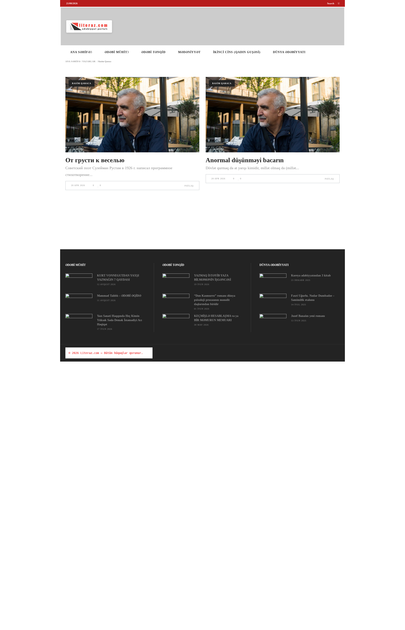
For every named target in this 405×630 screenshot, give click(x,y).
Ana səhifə (72, 61)
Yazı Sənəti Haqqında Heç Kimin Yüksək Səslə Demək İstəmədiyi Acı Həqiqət (119, 320)
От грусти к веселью (94, 160)
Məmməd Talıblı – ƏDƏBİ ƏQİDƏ (119, 295)
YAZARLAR (89, 61)
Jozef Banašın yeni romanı (308, 316)
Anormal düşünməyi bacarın (245, 160)
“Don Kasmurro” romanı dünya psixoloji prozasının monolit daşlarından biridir (214, 300)
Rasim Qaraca (81, 83)
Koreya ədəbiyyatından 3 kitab (311, 275)
